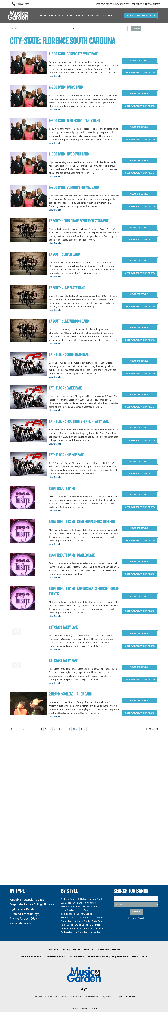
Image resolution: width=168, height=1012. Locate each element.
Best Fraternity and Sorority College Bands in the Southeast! (128, 4)
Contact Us (103, 949)
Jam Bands (80, 917)
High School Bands (98, 956)
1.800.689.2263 (22, 4)
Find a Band (53, 949)
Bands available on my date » (140, 15)
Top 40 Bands (68, 913)
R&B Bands (84, 899)
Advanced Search (136, 918)
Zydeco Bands (68, 932)
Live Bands (98, 932)
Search (136, 28)
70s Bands (66, 902)
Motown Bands (68, 899)
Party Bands (98, 921)
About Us (88, 949)
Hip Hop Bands (82, 910)
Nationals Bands (20, 923)
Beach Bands (67, 906)
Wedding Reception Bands (27, 900)
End (83, 728)
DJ (112, 956)
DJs (33, 918)
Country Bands (84, 913)
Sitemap (116, 949)
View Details (55, 76)
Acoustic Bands (69, 928)
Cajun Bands (98, 928)
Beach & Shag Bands (86, 906)
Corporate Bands (21, 904)
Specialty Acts (139, 956)
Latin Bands (84, 928)
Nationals (122, 956)
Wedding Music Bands (32, 956)
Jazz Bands (97, 899)
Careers (75, 949)
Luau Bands (67, 910)
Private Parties (19, 918)
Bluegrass (95, 924)
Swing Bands (81, 924)
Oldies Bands (68, 921)
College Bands (43, 904)
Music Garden (91, 1008)
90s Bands (90, 902)
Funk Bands (67, 924)
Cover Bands (84, 932)
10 (68, 728)
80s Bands (78, 902)
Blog (65, 949)
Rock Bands (67, 917)
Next (75, 728)
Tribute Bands (95, 917)
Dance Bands (83, 921)
